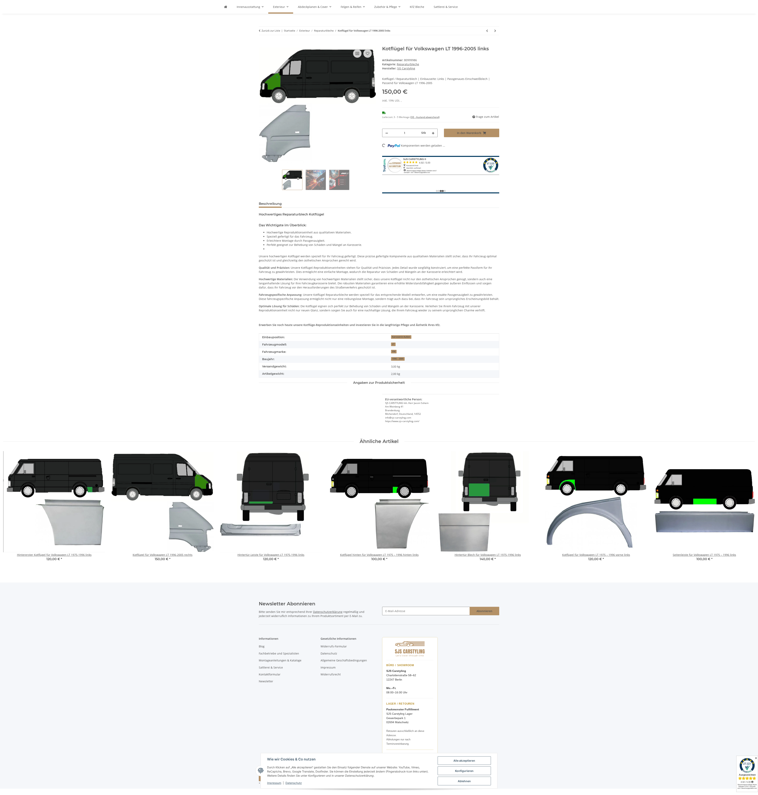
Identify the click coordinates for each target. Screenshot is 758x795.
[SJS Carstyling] (225, 7)
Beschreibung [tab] (270, 204)
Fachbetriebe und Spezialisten (279, 653)
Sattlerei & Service (446, 7)
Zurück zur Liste (271, 30)
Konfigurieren (464, 771)
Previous (10, 508)
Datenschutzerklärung (327, 612)
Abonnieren (484, 611)
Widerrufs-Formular (334, 646)
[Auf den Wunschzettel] (367, 53)
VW (393, 351)
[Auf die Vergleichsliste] (357, 53)
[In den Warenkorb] (262, 44)
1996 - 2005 (397, 358)
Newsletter (266, 681)
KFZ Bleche (417, 7)
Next (748, 508)
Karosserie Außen (401, 336)
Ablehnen (464, 781)
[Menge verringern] (386, 133)
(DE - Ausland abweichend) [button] (425, 117)
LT (393, 344)
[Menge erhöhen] (433, 133)
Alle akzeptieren (464, 760)
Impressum (274, 783)
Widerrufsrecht (331, 674)
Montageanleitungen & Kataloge (280, 660)
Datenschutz (293, 783)
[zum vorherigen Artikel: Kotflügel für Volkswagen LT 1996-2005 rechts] (487, 30)
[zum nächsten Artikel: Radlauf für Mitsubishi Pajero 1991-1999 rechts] (495, 30)
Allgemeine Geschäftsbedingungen (344, 660)
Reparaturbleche (408, 64)
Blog (262, 646)
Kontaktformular (269, 674)
